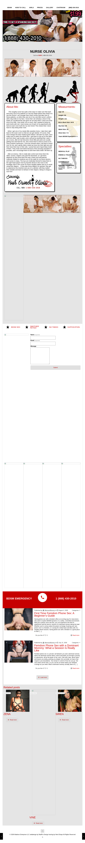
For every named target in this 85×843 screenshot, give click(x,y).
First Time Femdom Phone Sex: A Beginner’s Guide (54, 614)
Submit (55, 367)
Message (33, 346)
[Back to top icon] (42, 831)
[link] (42, 91)
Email (35, 340)
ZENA (7, 714)
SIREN (60, 714)
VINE (32, 817)
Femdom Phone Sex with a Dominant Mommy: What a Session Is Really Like (56, 648)
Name (35, 334)
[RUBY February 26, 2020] (83, 836)
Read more (75, 635)
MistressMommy (49, 610)
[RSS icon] (42, 837)
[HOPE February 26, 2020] (1, 836)
